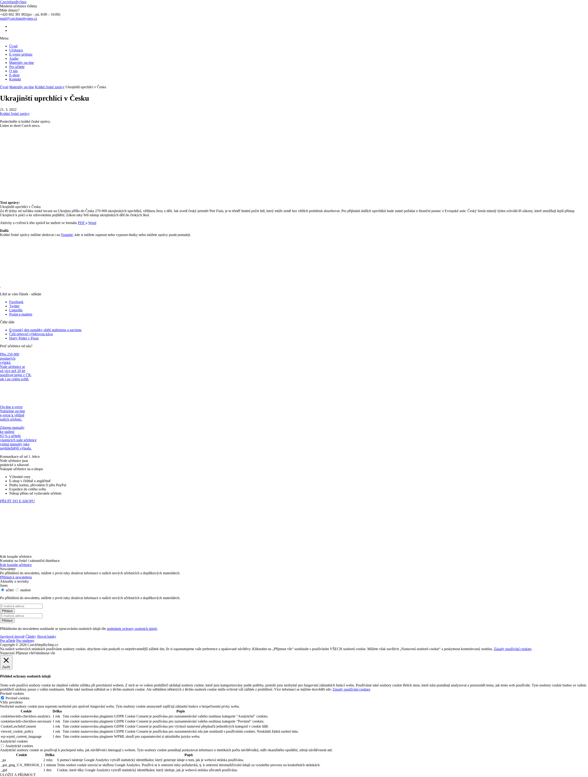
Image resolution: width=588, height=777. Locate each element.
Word (92, 223)
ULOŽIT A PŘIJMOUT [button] (18, 775)
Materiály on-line (21, 63)
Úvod (13, 46)
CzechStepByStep (13, 2)
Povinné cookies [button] (12, 693)
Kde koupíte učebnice (16, 565)
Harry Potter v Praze (24, 338)
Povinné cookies (17, 698)
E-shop (14, 75)
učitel (9, 590)
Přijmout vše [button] (25, 653)
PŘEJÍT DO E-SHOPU (17, 501)
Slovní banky (46, 636)
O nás (13, 71)
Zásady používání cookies (512, 649)
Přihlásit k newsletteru (16, 577)
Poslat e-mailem (20, 314)
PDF (82, 223)
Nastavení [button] (7, 653)
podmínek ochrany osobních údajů (132, 629)
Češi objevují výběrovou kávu (31, 334)
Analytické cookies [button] (14, 741)
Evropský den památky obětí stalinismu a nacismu (45, 330)
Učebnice (16, 50)
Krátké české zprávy (50, 87)
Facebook (16, 302)
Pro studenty (25, 641)
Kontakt (15, 79)
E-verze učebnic (21, 54)
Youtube (67, 235)
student (25, 590)
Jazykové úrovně (12, 636)
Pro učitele (17, 67)
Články (30, 636)
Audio (13, 58)
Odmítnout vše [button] (44, 653)
